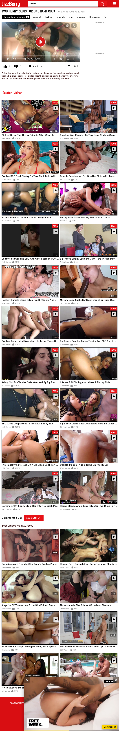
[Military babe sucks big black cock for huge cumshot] (89, 281)
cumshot (37, 17)
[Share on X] (74, 25)
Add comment (33, 518)
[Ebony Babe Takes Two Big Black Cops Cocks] (89, 198)
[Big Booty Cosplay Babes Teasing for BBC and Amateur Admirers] (89, 322)
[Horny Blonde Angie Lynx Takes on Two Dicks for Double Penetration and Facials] (89, 487)
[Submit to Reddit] (67, 25)
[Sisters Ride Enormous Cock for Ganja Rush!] (30, 198)
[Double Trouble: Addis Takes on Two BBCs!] (89, 446)
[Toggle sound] (27, 680)
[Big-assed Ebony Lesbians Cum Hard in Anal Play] (89, 240)
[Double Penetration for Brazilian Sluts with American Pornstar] (89, 157)
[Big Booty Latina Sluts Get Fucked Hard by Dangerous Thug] (89, 405)
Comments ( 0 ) (11, 517)
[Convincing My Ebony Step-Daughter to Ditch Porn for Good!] (30, 487)
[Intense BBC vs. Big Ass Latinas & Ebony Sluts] (89, 363)
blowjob (61, 17)
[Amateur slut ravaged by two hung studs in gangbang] (89, 116)
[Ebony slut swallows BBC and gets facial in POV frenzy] (30, 240)
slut (71, 17)
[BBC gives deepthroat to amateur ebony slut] (30, 405)
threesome (94, 17)
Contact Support (19, 703)
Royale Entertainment (16, 17)
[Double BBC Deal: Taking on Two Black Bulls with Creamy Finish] (30, 157)
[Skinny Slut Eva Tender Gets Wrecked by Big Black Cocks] (30, 363)
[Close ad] (116, 680)
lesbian (48, 17)
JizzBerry (11, 3)
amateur (81, 17)
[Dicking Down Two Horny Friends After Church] (30, 116)
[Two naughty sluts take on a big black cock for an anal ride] (30, 446)
